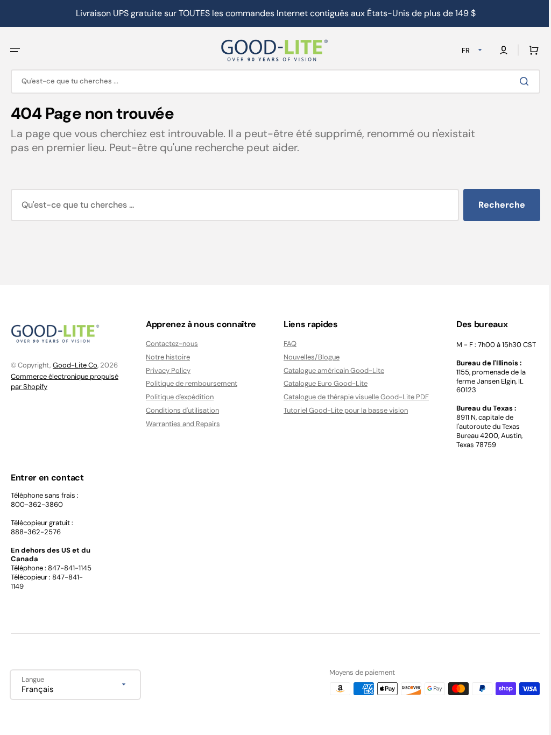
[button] (15, 50)
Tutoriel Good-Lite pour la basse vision (340, 410)
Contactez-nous (169, 344)
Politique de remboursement (189, 383)
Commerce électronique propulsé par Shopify (64, 382)
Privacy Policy (165, 370)
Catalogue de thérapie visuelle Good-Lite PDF (350, 396)
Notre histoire (165, 357)
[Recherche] (518, 81)
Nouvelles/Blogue (306, 357)
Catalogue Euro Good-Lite (320, 383)
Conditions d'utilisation (179, 410)
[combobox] (271, 81)
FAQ (284, 344)
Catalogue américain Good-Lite (328, 370)
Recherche (493, 204)
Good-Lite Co (75, 365)
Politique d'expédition (177, 396)
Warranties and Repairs (180, 423)
